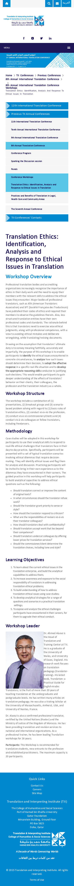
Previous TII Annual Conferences (30, 114)
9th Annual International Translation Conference (34, 138)
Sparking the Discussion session (26, 161)
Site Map (37, 793)
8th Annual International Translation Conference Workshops (32, 86)
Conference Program (21, 153)
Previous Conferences (49, 75)
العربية (66, 2)
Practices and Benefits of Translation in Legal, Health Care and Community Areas (33, 197)
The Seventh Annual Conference (26, 209)
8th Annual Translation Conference (28, 146)
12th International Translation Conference (36, 105)
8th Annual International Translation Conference (32, 79)
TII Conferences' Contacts (26, 217)
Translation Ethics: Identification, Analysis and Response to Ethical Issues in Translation (33, 186)
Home (9, 75)
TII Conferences (24, 75)
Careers (37, 789)
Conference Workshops (22, 177)
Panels (14, 169)
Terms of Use (37, 880)
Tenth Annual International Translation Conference (35, 130)
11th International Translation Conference (31, 122)
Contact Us (37, 785)
